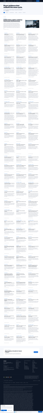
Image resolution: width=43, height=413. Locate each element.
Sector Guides (24, 12)
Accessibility (24, 382)
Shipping (9, 382)
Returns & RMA (6, 382)
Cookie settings (2, 411)
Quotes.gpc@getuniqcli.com (8, 369)
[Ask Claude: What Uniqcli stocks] (34, 380)
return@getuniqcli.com (12, 367)
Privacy (11, 382)
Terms (4, 382)
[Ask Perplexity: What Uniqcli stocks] (35, 380)
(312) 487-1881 (5, 366)
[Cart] (33, 1)
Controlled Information (18, 382)
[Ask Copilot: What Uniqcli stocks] (39, 380)
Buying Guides (7, 12)
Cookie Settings (13, 382)
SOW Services (21, 382)
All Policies (27, 382)
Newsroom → (7, 10)
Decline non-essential (10, 410)
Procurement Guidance (12, 12)
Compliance (16, 12)
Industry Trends (20, 12)
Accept (4, 410)
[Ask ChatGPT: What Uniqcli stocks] (33, 380)
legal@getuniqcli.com (6, 367)
